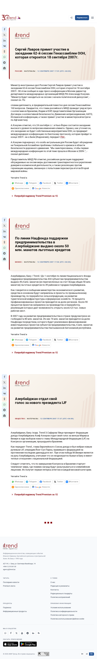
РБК (62, 137)
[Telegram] (27, 633)
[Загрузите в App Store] (10, 644)
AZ (87, 654)
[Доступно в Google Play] (28, 644)
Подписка (7, 608)
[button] (4, 29)
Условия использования (61, 608)
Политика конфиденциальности (64, 611)
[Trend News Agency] (10, 546)
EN (82, 654)
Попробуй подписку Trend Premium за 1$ (36, 196)
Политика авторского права (62, 615)
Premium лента (9, 586)
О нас (53, 582)
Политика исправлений (60, 597)
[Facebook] (11, 633)
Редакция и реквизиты (60, 586)
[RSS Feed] (38, 633)
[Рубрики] (92, 17)
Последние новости (11, 582)
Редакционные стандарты (61, 594)
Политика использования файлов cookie (67, 619)
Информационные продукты (15, 611)
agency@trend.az (9, 569)
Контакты (55, 590)
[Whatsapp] (5, 633)
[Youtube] (22, 633)
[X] (16, 633)
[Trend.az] (11, 17)
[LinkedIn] (33, 633)
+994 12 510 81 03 (9, 566)
